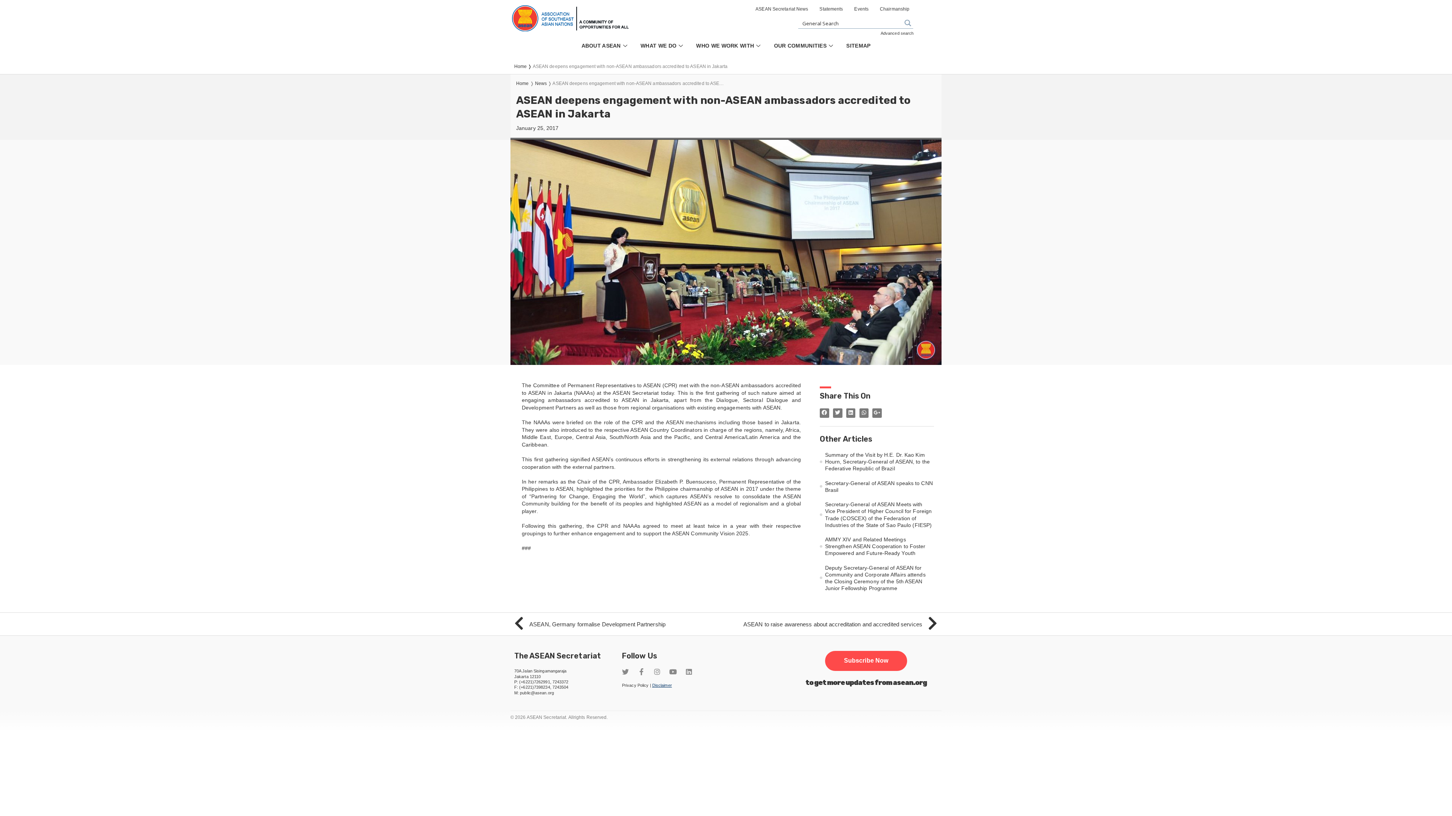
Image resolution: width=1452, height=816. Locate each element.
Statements (831, 9)
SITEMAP (858, 46)
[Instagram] (657, 671)
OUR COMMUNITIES (800, 46)
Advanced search (897, 33)
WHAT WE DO (658, 46)
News (541, 83)
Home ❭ (523, 66)
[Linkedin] (689, 671)
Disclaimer (662, 685)
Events (861, 9)
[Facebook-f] (641, 671)
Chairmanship (894, 9)
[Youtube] (673, 671)
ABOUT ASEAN (601, 46)
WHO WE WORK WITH (725, 46)
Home (522, 83)
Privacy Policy (635, 685)
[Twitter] (625, 671)
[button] (866, 661)
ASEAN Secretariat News (781, 9)
